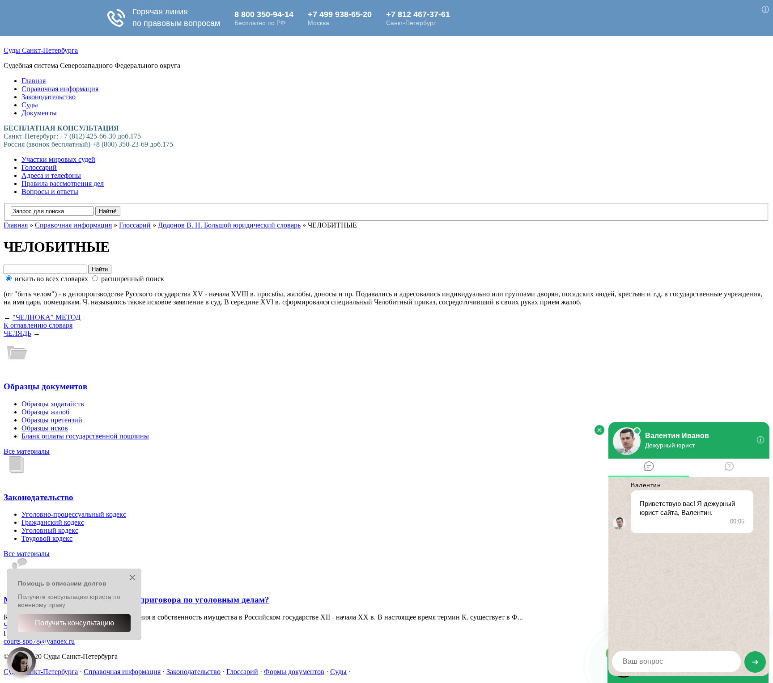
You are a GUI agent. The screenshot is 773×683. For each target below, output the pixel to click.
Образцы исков (44, 428)
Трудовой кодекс (46, 538)
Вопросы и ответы (49, 191)
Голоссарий (39, 167)
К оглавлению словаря (38, 325)
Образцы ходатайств (52, 404)
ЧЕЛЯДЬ (17, 333)
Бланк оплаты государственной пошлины (85, 436)
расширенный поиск (131, 278)
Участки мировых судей (58, 159)
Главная (33, 80)
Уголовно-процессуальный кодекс (73, 514)
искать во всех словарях (51, 278)
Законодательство (48, 97)
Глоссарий (135, 225)
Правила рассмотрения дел (62, 183)
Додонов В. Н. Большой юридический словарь (229, 225)
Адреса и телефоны (51, 175)
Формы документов (294, 671)
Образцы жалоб (45, 412)
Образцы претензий (51, 420)
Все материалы (27, 451)
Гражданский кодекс (52, 522)
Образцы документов (45, 386)
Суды (29, 105)
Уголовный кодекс (49, 530)
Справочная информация (59, 89)
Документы (39, 113)
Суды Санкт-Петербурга (41, 50)
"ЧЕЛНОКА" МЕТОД (47, 317)
